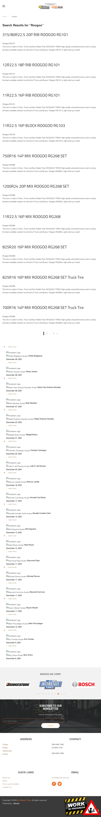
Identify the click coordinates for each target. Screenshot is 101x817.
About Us (6, 777)
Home (4, 16)
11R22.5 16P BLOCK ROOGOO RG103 (33, 125)
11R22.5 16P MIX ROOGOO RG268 (31, 216)
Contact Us (7, 787)
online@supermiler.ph (60, 777)
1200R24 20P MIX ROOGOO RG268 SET (35, 186)
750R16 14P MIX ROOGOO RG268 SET (34, 156)
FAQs (4, 780)
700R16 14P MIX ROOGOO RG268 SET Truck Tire (43, 307)
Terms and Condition (10, 784)
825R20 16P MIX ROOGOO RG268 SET (34, 247)
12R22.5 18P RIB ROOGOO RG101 (31, 65)
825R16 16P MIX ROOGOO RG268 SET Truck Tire (43, 277)
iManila (16, 803)
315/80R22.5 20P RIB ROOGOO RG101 (35, 34)
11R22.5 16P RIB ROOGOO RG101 (31, 95)
